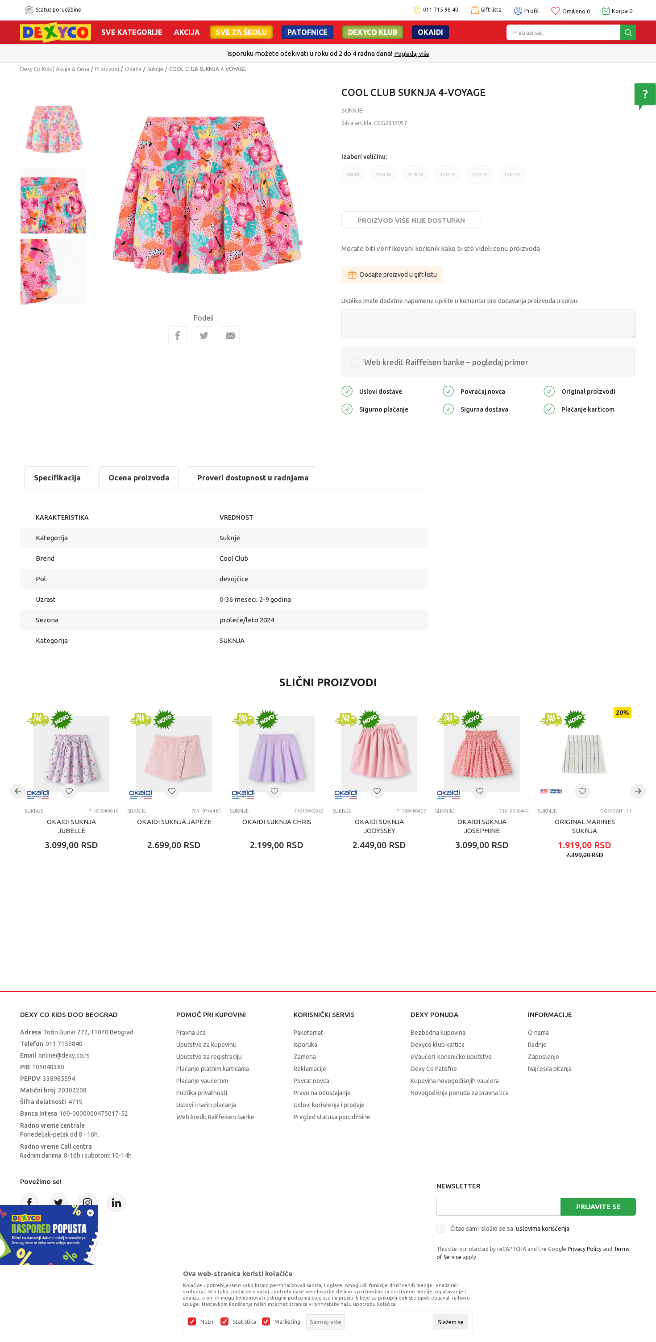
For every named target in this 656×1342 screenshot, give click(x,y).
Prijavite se (598, 1206)
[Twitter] (58, 1203)
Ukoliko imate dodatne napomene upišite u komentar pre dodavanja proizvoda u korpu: (460, 300)
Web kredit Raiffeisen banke (215, 1117)
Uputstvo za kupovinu (206, 1044)
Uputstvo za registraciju (209, 1056)
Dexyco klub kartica (438, 1044)
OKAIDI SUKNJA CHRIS (276, 821)
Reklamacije (310, 1068)
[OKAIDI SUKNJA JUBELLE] (71, 754)
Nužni (207, 1322)
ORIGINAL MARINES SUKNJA (585, 826)
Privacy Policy (585, 1249)
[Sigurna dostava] (448, 408)
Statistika (244, 1322)
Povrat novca (311, 1080)
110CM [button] (415, 178)
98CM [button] (352, 178)
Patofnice (307, 32)
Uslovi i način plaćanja (206, 1105)
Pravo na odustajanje (322, 1092)
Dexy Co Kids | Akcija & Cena (54, 69)
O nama (538, 1032)
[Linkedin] (116, 1203)
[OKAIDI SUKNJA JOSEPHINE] (482, 754)
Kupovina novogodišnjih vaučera (455, 1080)
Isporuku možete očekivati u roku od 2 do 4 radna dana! (309, 53)
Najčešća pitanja (550, 1068)
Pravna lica (191, 1032)
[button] (69, 791)
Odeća (133, 69)
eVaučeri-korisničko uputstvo (451, 1056)
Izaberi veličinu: (364, 156)
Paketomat (308, 1032)
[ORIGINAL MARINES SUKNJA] (585, 754)
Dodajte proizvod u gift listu (398, 274)
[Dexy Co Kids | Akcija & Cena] (55, 31)
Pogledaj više (411, 53)
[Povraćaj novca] (448, 390)
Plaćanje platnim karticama (212, 1068)
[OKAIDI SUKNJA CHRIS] (277, 754)
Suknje (155, 69)
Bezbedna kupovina (438, 1032)
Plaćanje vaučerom (202, 1080)
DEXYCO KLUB (372, 32)
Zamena (305, 1056)
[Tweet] (204, 336)
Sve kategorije (131, 32)
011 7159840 (64, 1043)
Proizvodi (107, 69)
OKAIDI (430, 32)
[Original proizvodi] (549, 390)
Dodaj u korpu (76, 897)
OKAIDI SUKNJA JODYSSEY (379, 826)
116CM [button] (448, 178)
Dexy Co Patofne (434, 1068)
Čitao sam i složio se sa (509, 1228)
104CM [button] (383, 178)
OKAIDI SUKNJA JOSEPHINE (482, 826)
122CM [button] (480, 178)
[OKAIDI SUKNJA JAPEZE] (174, 754)
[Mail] (230, 336)
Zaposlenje (543, 1056)
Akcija (187, 32)
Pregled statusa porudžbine (332, 1117)
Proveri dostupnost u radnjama (253, 477)
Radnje (537, 1044)
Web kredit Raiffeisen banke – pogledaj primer (446, 362)
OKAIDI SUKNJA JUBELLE (71, 826)
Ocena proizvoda (139, 477)
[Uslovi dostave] (347, 390)
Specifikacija (57, 477)
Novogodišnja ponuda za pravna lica (460, 1092)
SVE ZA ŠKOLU (241, 32)
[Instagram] (87, 1203)
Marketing (287, 1322)
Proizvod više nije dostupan (411, 220)
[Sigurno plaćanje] (347, 408)
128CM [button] (512, 178)
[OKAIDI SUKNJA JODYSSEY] (379, 754)
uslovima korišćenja (542, 1228)
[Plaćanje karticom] (549, 408)
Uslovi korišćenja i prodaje (329, 1105)
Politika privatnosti (201, 1092)
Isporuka (305, 1044)
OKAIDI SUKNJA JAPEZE (174, 821)
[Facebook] (178, 336)
